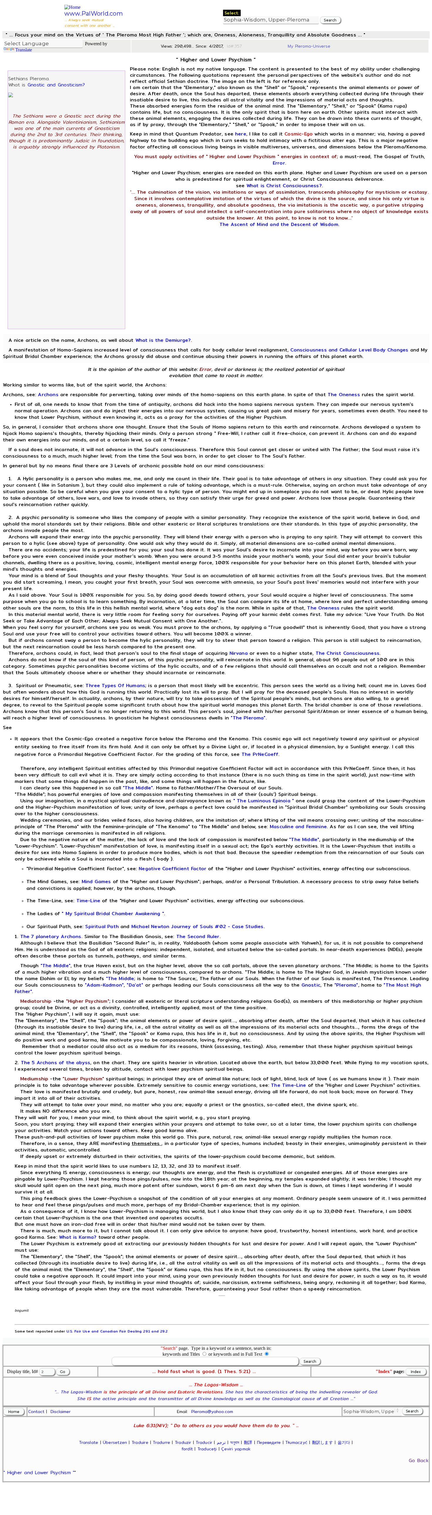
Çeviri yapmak (235, 1449)
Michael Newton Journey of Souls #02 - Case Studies (197, 926)
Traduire (140, 1442)
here (240, 134)
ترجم (221, 1442)
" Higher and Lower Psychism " (39, 1472)
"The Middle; (120, 978)
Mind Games (96, 881)
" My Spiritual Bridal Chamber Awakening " (113, 913)
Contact (36, 1411)
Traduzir (183, 1442)
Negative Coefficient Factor (172, 868)
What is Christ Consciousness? (284, 185)
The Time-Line (288, 1085)
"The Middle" (138, 787)
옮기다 (344, 1442)
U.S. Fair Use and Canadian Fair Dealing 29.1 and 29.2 (116, 1331)
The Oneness (344, 394)
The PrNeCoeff (260, 754)
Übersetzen (115, 1442)
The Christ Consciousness (347, 653)
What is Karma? (77, 1237)
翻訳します (322, 1442)
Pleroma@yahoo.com (212, 1411)
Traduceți (207, 1449)
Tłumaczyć (296, 1442)
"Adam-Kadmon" (104, 985)
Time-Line (88, 900)
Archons (48, 394)
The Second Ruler (198, 936)
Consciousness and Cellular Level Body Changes (349, 350)
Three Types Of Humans (115, 685)
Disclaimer (61, 1411)
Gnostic (311, 985)
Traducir (204, 1442)
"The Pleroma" (248, 717)
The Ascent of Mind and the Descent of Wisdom (279, 224)
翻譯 (248, 1442)
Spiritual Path (101, 926)
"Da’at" (135, 985)
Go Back (418, 1460)
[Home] (72, 7)
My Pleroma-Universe (309, 46)
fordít (187, 1449)
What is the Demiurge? (163, 340)
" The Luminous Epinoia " (263, 800)
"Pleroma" (346, 985)
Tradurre (161, 1442)
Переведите (269, 1442)
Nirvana (239, 653)
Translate (23, 49)
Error (279, 163)
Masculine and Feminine (298, 826)
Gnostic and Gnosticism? (56, 84)
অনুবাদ (234, 1442)
